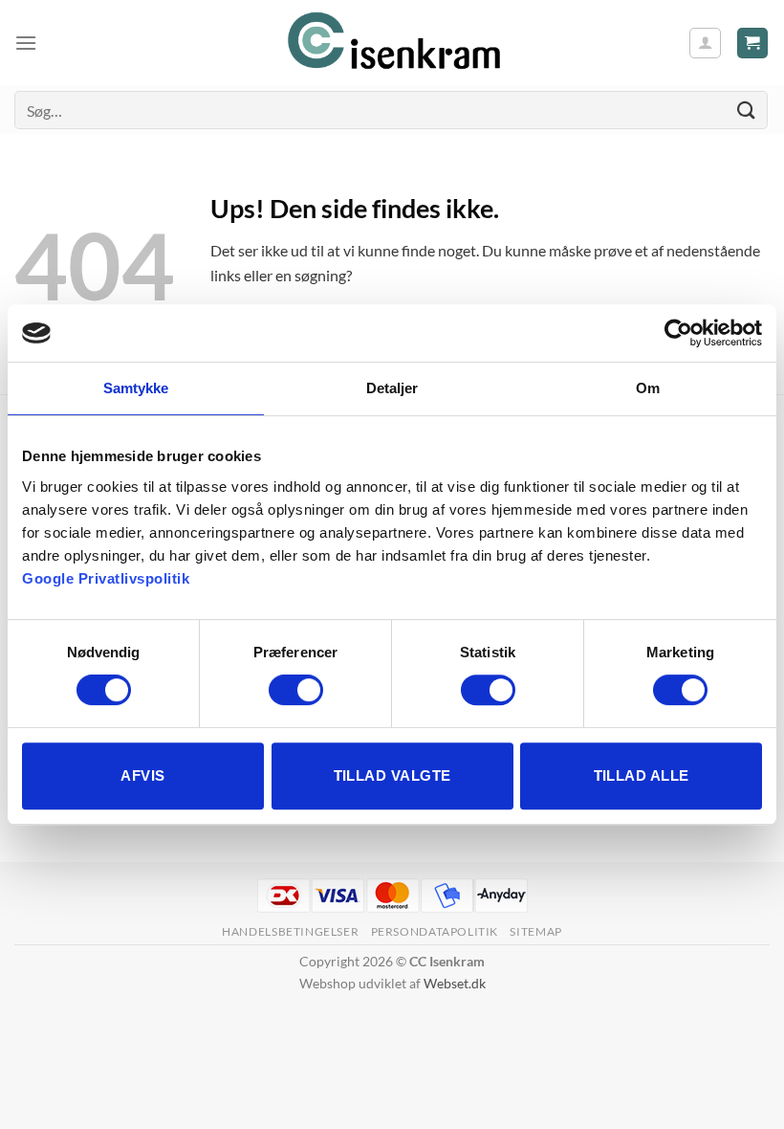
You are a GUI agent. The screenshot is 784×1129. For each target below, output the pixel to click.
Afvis (142, 775)
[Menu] (25, 42)
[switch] (296, 690)
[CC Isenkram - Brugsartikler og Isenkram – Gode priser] (392, 43)
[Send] (747, 109)
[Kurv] (753, 43)
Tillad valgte (392, 775)
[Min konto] (705, 43)
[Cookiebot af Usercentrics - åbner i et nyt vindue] (678, 333)
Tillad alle (641, 775)
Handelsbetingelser (290, 931)
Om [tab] (648, 388)
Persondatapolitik (434, 931)
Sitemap (535, 931)
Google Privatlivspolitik (105, 578)
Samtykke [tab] (136, 388)
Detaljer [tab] (392, 388)
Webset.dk (455, 983)
